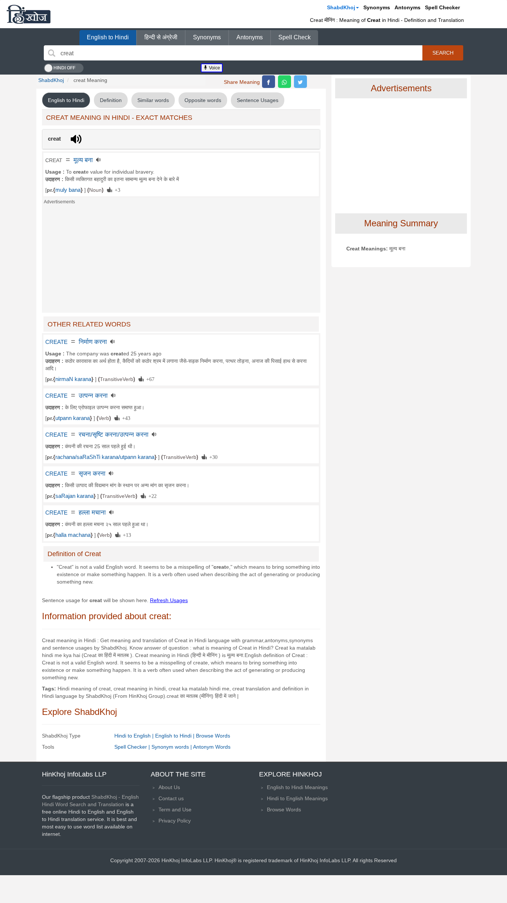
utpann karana (72, 418)
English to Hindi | (175, 736)
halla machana (73, 535)
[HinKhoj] (28, 14)
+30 (212, 456)
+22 (151, 495)
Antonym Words (211, 747)
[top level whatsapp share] (284, 81)
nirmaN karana (73, 379)
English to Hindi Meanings (297, 787)
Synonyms (376, 7)
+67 (149, 378)
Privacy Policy (174, 821)
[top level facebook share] (268, 81)
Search (443, 53)
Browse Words (213, 736)
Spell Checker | (132, 747)
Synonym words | (172, 747)
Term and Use (175, 809)
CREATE (56, 342)
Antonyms (408, 7)
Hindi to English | (134, 736)
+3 (116, 189)
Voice (214, 67)
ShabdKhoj (341, 7)
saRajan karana (74, 496)
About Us (169, 787)
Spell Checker (442, 7)
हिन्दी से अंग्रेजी (160, 37)
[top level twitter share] (300, 81)
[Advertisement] (181, 261)
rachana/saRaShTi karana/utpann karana (104, 457)
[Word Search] (51, 53)
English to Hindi (108, 37)
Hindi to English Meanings (297, 798)
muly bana (68, 190)
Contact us (171, 798)
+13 (125, 534)
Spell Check (294, 37)
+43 (125, 417)
